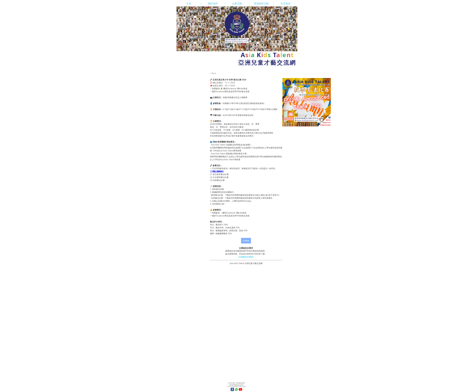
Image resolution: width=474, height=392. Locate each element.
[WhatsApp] (236, 389)
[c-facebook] (232, 389)
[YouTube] (240, 389)
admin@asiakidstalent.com (238, 385)
